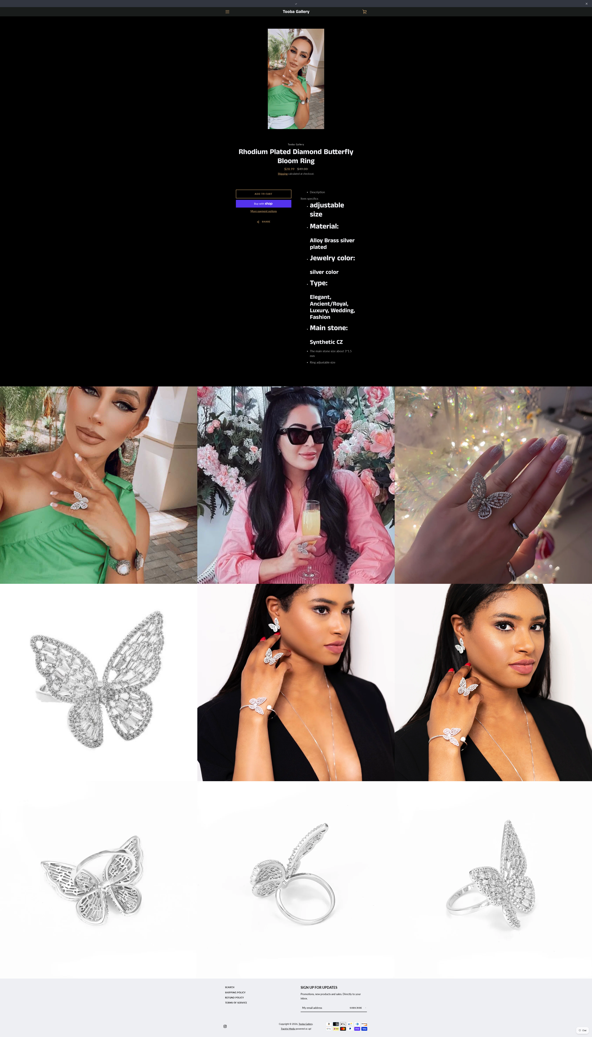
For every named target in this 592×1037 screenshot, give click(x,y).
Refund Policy (234, 997)
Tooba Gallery (296, 11)
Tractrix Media (288, 1028)
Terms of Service (236, 1002)
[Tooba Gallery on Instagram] (225, 1026)
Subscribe (356, 1008)
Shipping (283, 173)
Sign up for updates (319, 987)
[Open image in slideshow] (296, 79)
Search (229, 987)
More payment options (264, 211)
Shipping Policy (235, 992)
